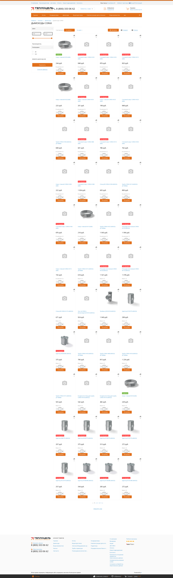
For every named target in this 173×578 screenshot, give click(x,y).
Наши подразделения (69, 3)
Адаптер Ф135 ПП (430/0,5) (129, 438)
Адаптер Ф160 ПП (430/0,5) (107, 438)
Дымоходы (66, 15)
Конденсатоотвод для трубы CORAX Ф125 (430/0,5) (108, 396)
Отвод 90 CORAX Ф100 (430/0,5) (108, 184)
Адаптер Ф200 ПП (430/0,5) (85, 438)
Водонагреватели (114, 15)
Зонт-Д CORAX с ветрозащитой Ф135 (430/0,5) (86, 312)
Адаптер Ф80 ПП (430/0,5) (63, 438)
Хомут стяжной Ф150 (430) (63, 57)
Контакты (79, 3)
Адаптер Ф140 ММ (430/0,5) (107, 480)
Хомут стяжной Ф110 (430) (85, 226)
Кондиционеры (54, 15)
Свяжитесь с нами (85, 9)
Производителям (44, 3)
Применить (42, 65)
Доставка (53, 3)
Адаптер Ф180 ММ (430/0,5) (85, 480)
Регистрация (138, 3)
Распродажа (35, 47)
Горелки (35, 15)
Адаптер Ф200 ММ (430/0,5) (63, 353)
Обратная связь (37, 549)
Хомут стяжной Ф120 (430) (63, 99)
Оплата (59, 3)
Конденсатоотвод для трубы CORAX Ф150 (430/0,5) (86, 396)
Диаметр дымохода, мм (39, 59)
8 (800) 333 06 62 (65, 8)
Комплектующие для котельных (96, 15)
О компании (34, 3)
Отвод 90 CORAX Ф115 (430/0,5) (64, 311)
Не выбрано (110, 3)
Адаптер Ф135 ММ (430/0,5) (129, 480)
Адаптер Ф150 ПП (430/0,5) (129, 311)
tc (141, 572)
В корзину (61, 73)
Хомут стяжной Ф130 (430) (129, 396)
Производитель (36, 44)
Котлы (44, 15)
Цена (33, 28)
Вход (132, 3)
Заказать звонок (38, 543)
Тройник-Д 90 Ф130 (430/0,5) (107, 311)
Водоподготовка (78, 15)
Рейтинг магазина (131, 539)
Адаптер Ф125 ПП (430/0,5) (63, 480)
